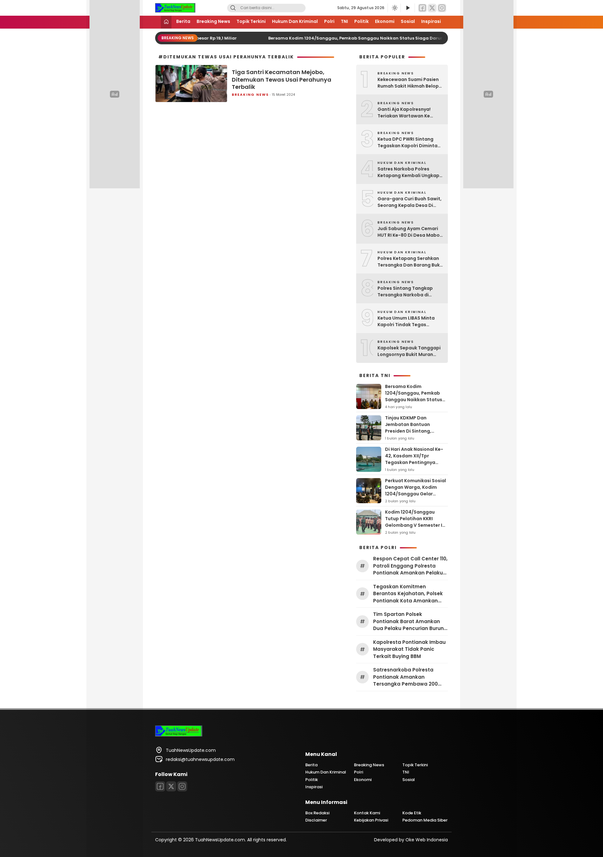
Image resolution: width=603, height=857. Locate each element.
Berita (183, 21)
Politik (361, 21)
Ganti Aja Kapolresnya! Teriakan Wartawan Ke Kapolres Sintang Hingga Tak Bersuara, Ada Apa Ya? (408, 112)
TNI (344, 21)
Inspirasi (431, 21)
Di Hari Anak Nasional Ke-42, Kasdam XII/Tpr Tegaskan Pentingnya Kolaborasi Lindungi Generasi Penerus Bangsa (414, 462)
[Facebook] (422, 8)
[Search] (233, 8)
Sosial (408, 21)
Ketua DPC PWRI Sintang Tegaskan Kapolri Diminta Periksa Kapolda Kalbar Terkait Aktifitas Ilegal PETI (408, 142)
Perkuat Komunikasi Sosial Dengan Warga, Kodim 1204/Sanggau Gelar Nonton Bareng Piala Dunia (416, 490)
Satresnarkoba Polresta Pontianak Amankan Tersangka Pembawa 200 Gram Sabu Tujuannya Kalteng (405, 677)
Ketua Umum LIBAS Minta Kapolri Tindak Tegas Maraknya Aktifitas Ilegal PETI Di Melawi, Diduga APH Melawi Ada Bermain (408, 321)
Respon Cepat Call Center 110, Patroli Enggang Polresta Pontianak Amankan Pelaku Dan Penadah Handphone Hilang (410, 566)
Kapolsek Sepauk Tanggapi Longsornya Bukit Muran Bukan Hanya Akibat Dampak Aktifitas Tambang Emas (410, 351)
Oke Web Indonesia (426, 840)
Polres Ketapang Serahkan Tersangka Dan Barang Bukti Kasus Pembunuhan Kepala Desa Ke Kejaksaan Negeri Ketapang (410, 261)
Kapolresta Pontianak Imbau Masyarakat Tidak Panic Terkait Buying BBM (409, 649)
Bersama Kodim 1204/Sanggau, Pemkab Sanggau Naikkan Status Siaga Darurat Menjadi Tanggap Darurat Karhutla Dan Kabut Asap (401, 38)
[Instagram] (441, 8)
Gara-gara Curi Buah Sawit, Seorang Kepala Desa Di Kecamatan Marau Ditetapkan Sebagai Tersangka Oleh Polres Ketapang (410, 202)
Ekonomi (384, 21)
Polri (329, 21)
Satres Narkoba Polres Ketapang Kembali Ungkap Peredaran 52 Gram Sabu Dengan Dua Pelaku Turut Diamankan (408, 172)
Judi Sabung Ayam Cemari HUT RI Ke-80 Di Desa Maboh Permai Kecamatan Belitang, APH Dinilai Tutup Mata (410, 232)
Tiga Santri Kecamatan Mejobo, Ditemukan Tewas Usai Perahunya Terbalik (281, 79)
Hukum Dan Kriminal (295, 21)
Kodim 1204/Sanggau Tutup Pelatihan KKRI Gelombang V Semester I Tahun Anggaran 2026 (413, 522)
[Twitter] (432, 8)
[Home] (166, 22)
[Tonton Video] (407, 8)
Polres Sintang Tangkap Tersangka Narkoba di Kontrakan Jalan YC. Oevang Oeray (410, 291)
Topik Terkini (251, 21)
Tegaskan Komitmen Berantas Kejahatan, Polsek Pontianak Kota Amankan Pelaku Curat (408, 594)
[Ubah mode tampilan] (394, 8)
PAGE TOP (584, 825)
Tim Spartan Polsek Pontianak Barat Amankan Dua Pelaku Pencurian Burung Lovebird (410, 621)
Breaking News (213, 21)
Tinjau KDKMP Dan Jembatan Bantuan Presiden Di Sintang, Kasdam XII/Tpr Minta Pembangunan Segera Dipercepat (411, 434)
